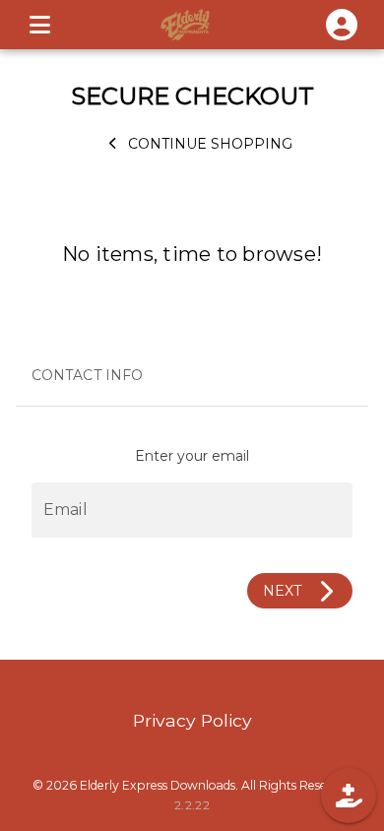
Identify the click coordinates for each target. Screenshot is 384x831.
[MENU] (39, 24)
